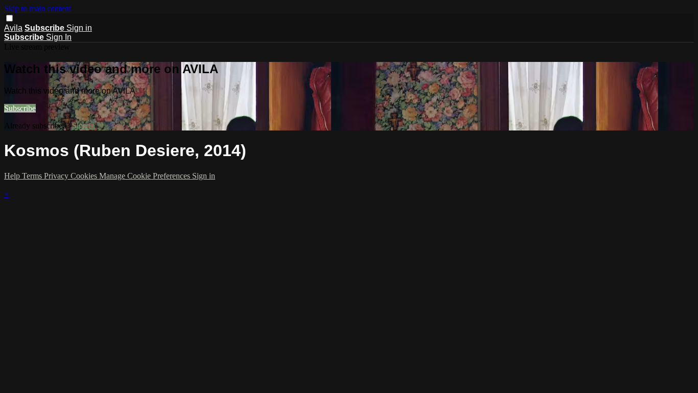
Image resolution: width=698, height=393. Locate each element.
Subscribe (20, 108)
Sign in (79, 28)
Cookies (85, 175)
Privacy (57, 175)
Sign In (59, 37)
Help (13, 175)
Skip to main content (37, 8)
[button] (9, 18)
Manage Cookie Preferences (145, 175)
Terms (33, 175)
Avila (13, 28)
